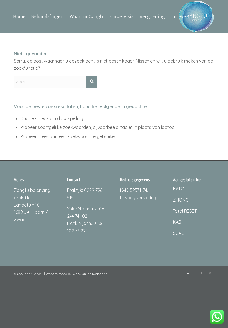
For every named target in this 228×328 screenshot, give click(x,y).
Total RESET (185, 211)
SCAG (178, 233)
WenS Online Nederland (90, 274)
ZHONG (181, 200)
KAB (177, 222)
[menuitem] (19, 16)
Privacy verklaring (138, 197)
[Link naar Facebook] (201, 273)
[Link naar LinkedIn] (210, 273)
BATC (178, 189)
